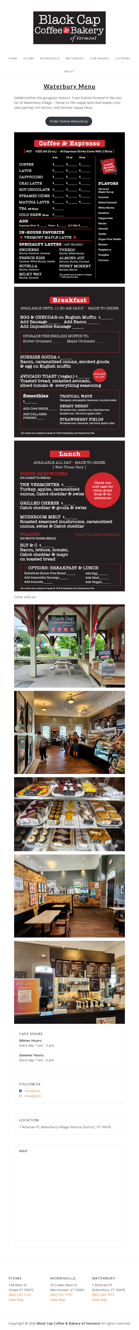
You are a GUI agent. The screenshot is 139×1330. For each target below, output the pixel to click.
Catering (122, 58)
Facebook (32, 1091)
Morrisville (50, 58)
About (69, 71)
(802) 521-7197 (61, 1295)
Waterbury (75, 58)
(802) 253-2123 (20, 1295)
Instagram (33, 1096)
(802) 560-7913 (103, 1295)
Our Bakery (99, 58)
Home (13, 58)
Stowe (29, 58)
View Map (16, 1299)
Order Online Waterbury (69, 121)
